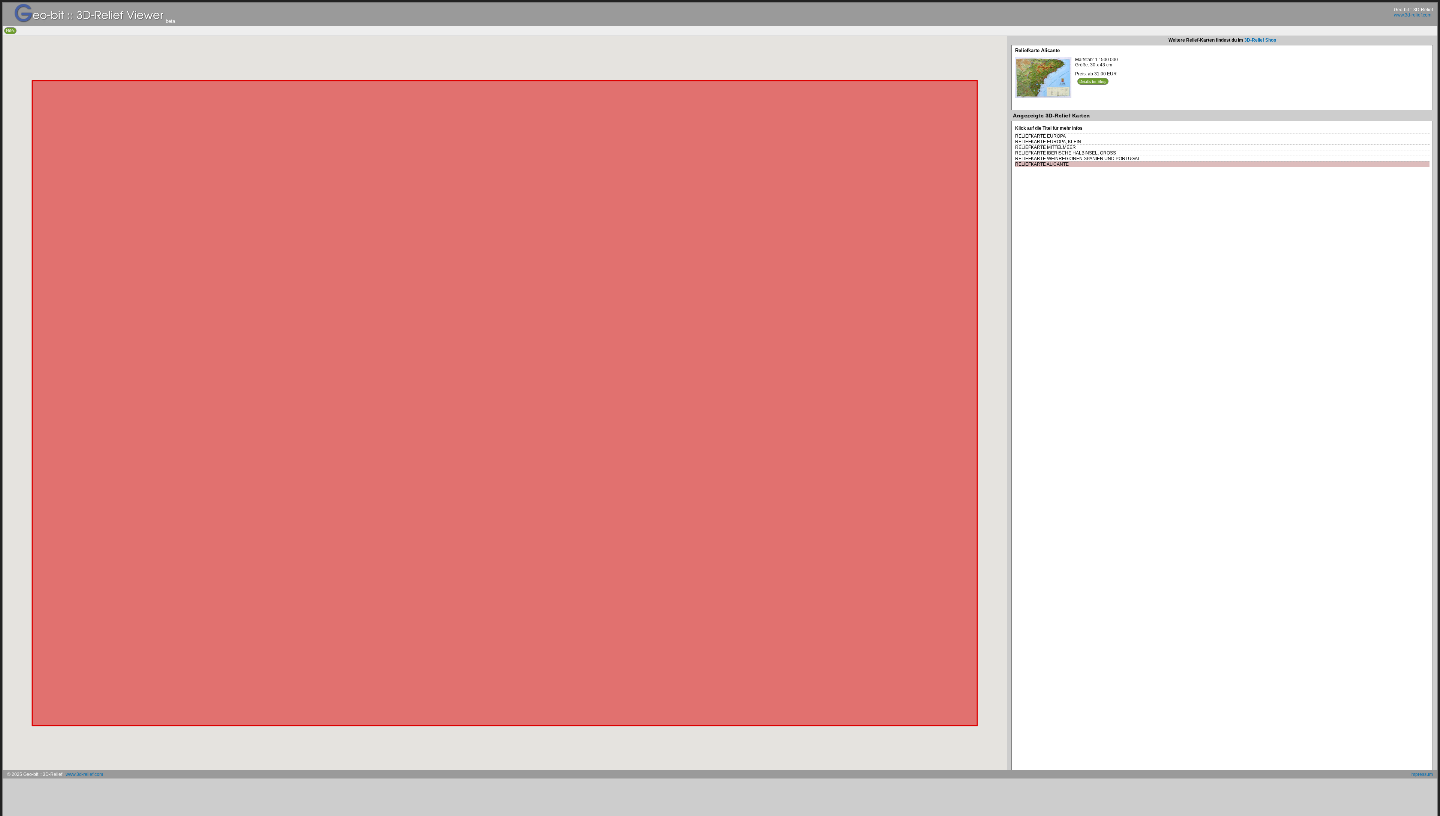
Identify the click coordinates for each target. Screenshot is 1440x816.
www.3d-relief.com (1412, 15)
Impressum (1421, 774)
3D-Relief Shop (1260, 40)
